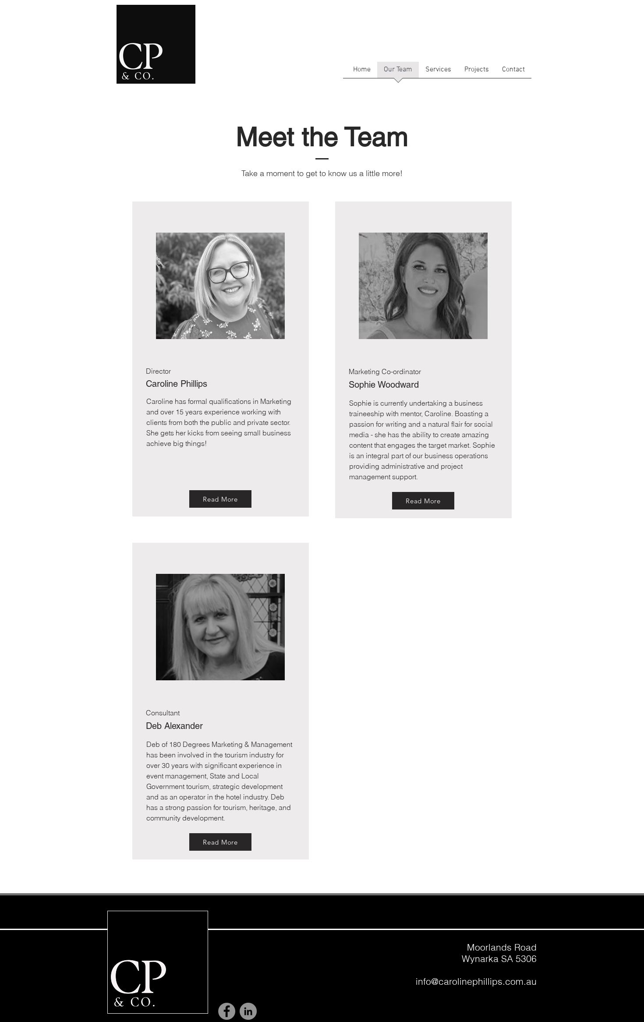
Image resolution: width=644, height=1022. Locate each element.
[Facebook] (226, 1011)
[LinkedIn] (248, 1011)
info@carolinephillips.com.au (476, 981)
